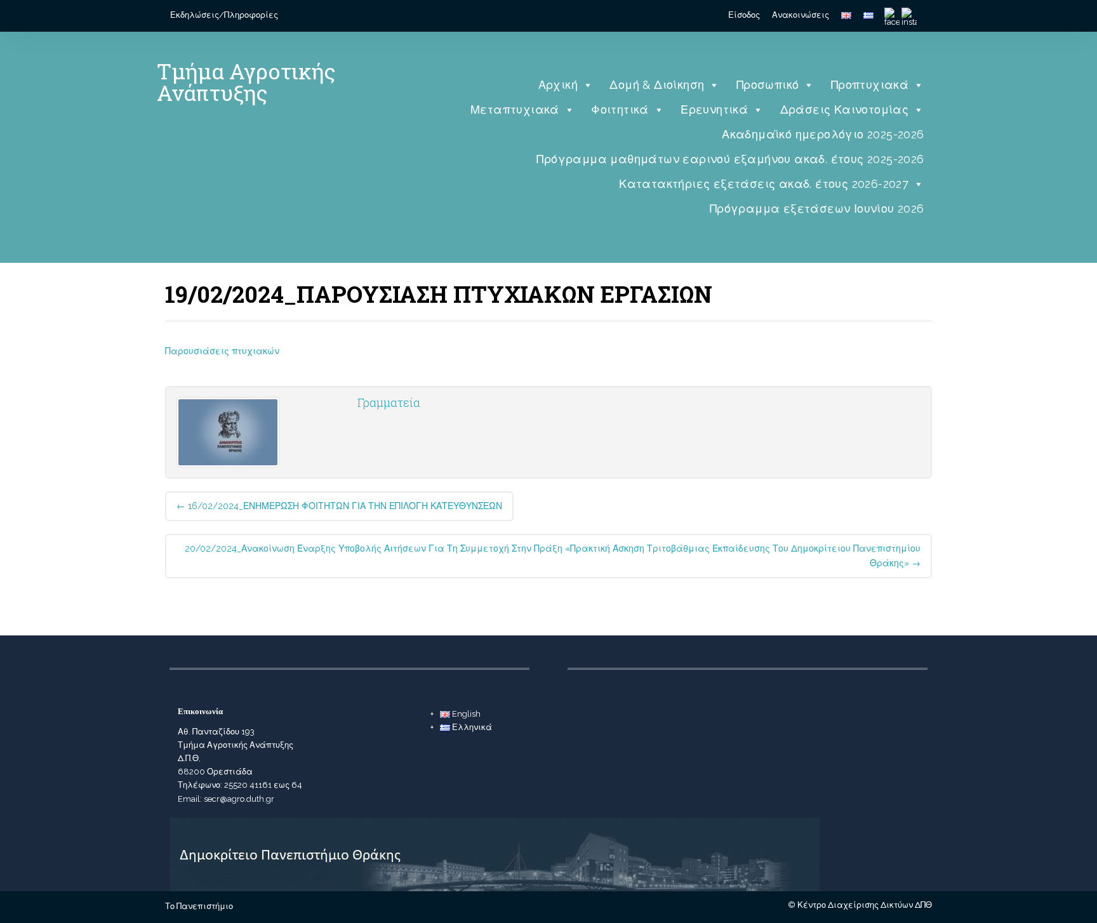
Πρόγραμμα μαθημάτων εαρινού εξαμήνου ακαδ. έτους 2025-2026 (730, 159)
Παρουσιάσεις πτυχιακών (222, 351)
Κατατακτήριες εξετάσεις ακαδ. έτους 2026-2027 (763, 183)
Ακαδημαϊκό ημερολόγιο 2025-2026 (823, 134)
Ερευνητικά (714, 109)
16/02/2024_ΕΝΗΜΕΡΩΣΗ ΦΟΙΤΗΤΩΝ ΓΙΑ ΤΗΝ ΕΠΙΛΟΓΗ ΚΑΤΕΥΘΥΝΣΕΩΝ (339, 506)
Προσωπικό (767, 84)
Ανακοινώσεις (800, 15)
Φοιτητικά (620, 109)
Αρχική (558, 84)
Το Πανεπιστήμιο (199, 906)
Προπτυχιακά (869, 84)
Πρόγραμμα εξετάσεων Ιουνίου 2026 (817, 208)
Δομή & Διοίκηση (656, 84)
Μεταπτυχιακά (514, 109)
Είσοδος (744, 15)
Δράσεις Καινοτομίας (844, 109)
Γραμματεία (388, 402)
